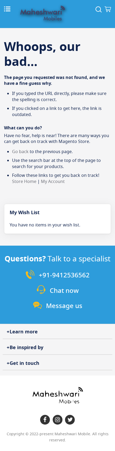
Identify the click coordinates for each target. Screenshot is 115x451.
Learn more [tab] (24, 331)
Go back (20, 152)
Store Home (24, 181)
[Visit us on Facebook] (45, 420)
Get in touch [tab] (24, 363)
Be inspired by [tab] (26, 347)
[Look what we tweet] (70, 420)
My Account (53, 181)
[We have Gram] (57, 420)
